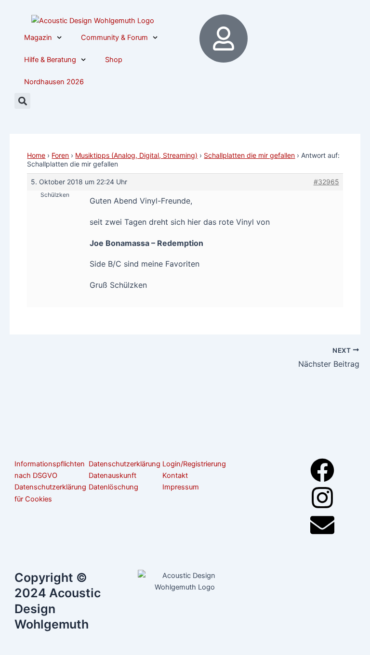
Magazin (38, 37)
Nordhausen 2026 (54, 81)
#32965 (326, 182)
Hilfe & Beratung (50, 59)
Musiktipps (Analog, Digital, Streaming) (136, 155)
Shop (113, 59)
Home (36, 155)
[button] (22, 101)
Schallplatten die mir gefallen (249, 155)
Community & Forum (114, 37)
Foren (60, 155)
